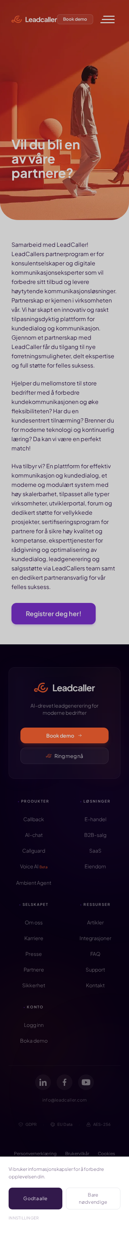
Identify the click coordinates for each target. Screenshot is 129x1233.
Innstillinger (24, 1217)
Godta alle (35, 1198)
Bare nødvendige (93, 1198)
